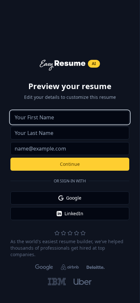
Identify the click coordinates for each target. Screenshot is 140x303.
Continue (70, 164)
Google (73, 198)
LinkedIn (73, 213)
